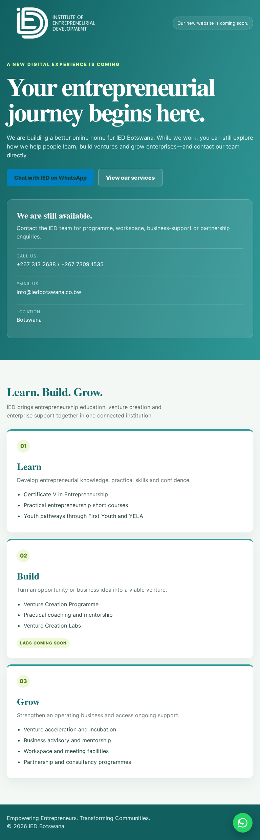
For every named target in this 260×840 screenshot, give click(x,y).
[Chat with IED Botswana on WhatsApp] (243, 823)
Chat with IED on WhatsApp (50, 177)
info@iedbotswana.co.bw (49, 288)
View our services (130, 177)
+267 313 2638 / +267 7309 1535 (60, 260)
